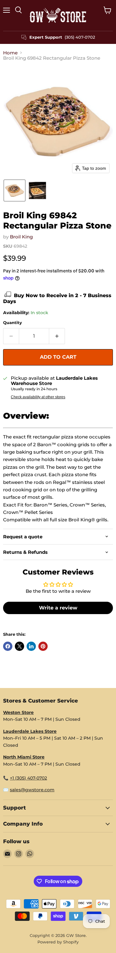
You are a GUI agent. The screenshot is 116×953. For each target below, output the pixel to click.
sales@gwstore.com (32, 790)
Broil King (21, 237)
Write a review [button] (58, 608)
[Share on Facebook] (7, 646)
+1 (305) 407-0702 (28, 778)
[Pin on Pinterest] (43, 646)
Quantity (12, 322)
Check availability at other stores (38, 397)
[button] (14, 190)
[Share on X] (19, 646)
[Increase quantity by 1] (57, 336)
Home (10, 52)
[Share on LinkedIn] (31, 646)
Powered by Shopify (58, 941)
